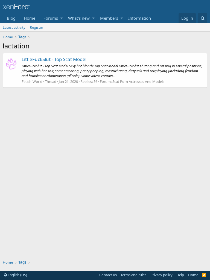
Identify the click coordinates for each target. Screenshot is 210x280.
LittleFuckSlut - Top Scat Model (54, 59)
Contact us (108, 274)
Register (36, 27)
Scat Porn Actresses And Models (138, 81)
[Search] (202, 18)
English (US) (17, 274)
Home (29, 18)
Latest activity (14, 27)
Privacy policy (161, 274)
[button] (61, 18)
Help (180, 274)
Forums (50, 18)
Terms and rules (133, 274)
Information (139, 18)
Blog (11, 18)
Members (109, 18)
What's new (79, 18)
